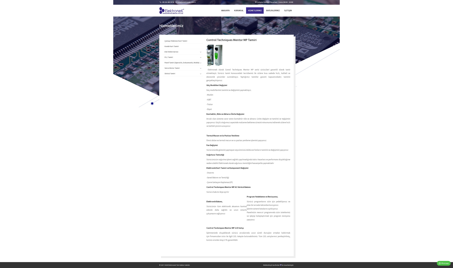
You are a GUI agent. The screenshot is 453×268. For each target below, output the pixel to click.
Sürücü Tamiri (170, 73)
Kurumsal (238, 10)
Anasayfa (225, 10)
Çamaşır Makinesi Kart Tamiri (176, 41)
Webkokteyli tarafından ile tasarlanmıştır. (278, 265)
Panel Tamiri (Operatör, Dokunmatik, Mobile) (182, 63)
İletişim (288, 10)
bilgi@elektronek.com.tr (187, 2)
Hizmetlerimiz (255, 10)
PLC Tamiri (169, 57)
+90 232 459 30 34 (168, 2)
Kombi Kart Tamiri (172, 46)
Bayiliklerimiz (273, 10)
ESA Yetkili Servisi (171, 52)
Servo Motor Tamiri (172, 68)
